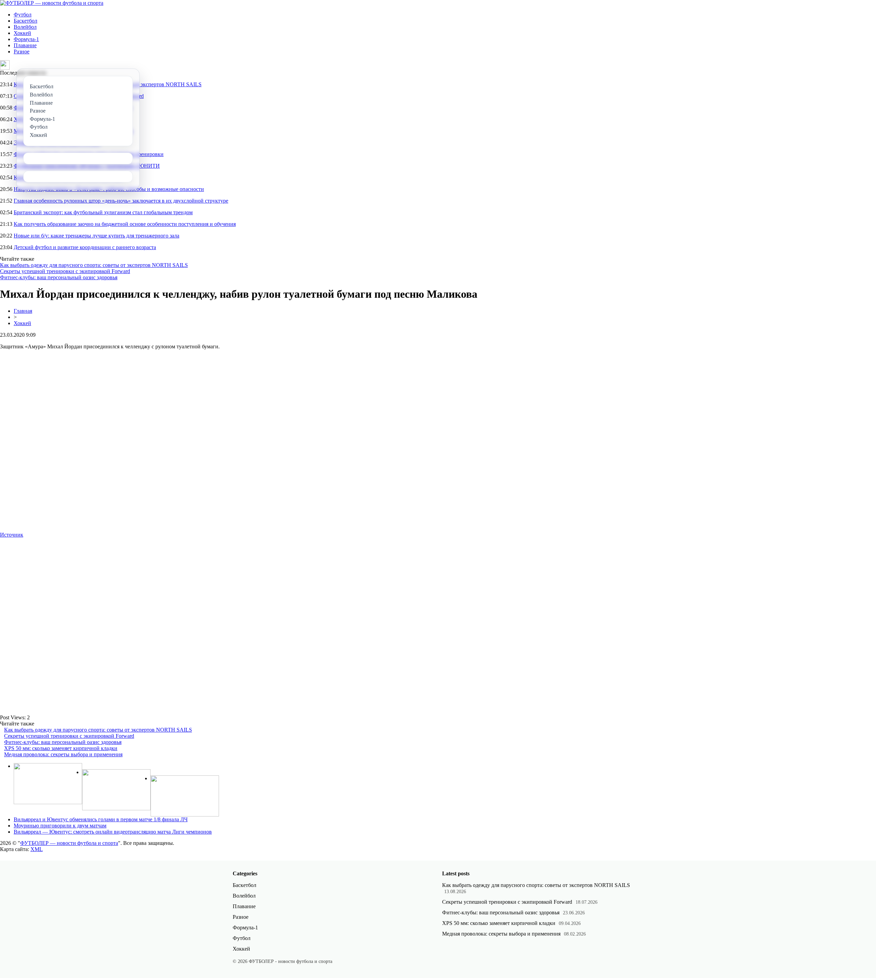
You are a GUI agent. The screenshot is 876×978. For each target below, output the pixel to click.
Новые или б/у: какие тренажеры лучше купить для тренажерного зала (96, 236)
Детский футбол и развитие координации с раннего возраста (85, 247)
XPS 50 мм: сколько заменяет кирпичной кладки (60, 748)
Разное (21, 51)
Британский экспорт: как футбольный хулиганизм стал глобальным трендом (103, 212)
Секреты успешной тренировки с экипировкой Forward (65, 271)
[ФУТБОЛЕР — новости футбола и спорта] (51, 3)
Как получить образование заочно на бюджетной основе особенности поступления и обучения (125, 224)
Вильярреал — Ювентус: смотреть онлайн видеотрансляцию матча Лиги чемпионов (113, 832)
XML (36, 849)
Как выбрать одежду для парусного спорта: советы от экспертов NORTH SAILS (94, 265)
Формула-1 (26, 39)
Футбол (22, 14)
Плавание (25, 45)
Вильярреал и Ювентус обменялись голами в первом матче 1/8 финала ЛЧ (101, 819)
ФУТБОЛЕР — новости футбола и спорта (69, 843)
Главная (23, 311)
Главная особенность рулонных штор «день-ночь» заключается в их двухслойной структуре (121, 201)
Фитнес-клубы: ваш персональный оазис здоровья (58, 277)
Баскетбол (25, 21)
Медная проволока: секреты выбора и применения (63, 754)
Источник (11, 535)
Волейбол (25, 27)
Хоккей (22, 33)
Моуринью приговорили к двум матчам (60, 825)
